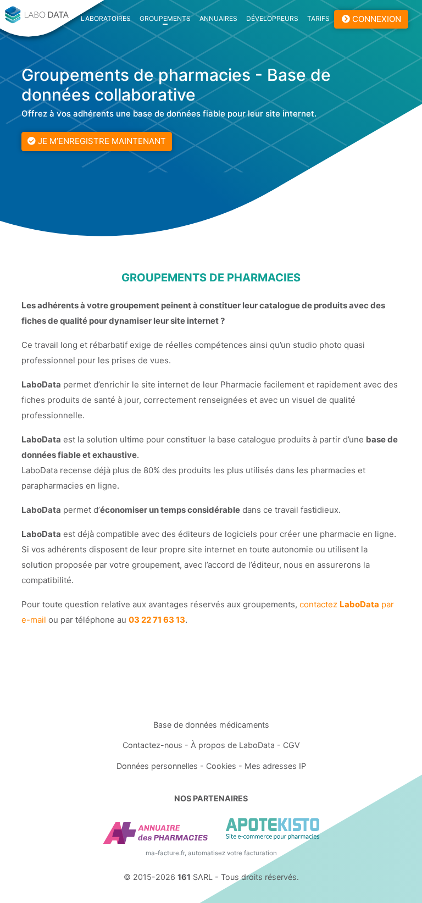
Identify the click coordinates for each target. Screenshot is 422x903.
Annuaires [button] (218, 18)
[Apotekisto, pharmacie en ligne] (272, 829)
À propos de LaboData (233, 745)
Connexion (375, 19)
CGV (291, 745)
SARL (195, 877)
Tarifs (318, 18)
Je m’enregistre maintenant (101, 141)
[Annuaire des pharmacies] (155, 833)
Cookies (221, 766)
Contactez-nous (152, 745)
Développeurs (272, 18)
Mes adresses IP (275, 766)
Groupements (165, 18)
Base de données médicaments (211, 724)
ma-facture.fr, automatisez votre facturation (211, 853)
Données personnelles (157, 766)
